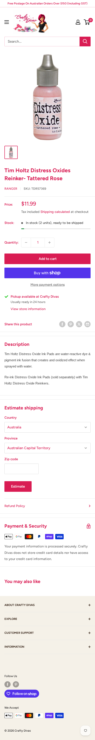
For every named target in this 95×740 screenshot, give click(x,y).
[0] (87, 22)
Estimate (18, 486)
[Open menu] (6, 22)
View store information (28, 309)
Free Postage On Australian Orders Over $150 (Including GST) (47, 3)
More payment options (47, 285)
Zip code (11, 459)
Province (10, 438)
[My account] (78, 22)
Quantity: (11, 242)
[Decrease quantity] (26, 242)
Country (10, 418)
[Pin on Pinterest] (71, 324)
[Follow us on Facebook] (7, 684)
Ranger (10, 189)
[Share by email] (87, 324)
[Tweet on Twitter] (79, 324)
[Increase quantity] (49, 242)
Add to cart (48, 259)
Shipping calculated (55, 212)
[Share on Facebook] (62, 324)
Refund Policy (14, 506)
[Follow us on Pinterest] (16, 684)
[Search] (85, 41)
